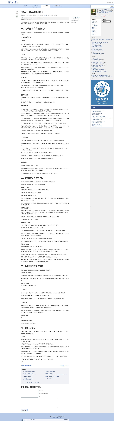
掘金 (99, 16)
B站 (107, 16)
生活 (43, 7)
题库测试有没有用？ (75, 19)
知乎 (102, 16)
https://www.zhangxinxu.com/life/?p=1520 (36, 17)
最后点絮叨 (73, 22)
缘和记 (93, 52)
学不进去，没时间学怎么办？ (28, 373)
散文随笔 (45, 15)
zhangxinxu (61, 415)
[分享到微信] (17, 16)
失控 (93, 24)
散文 (45, 7)
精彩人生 (93, 32)
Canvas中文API (60, 7)
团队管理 (32, 382)
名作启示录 (94, 22)
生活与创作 (46, 5)
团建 (27, 382)
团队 (30, 382)
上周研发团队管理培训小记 (27, 376)
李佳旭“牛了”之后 (64, 365)
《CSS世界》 (103, 11)
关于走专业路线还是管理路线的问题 (29, 375)
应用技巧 (93, 27)
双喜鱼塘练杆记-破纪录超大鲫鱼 (98, 50)
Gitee (110, 16)
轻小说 (93, 34)
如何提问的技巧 (95, 58)
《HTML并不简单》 (105, 12)
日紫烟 (48, 7)
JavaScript (35, 7)
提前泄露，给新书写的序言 (97, 49)
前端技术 (36, 5)
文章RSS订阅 (32, 419)
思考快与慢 (95, 25)
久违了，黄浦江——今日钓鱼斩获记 (98, 63)
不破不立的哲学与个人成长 (27, 378)
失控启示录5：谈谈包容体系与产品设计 (99, 71)
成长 (35, 382)
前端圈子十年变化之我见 (96, 48)
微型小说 (93, 28)
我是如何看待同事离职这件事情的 (29, 371)
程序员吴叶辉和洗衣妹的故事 (97, 65)
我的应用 (25, 420)
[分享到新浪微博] (17, 14)
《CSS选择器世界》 (109, 11)
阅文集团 (102, 10)
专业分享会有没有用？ (76, 17)
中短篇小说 (94, 21)
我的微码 (23, 7)
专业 (25, 382)
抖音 (104, 16)
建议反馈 (27, 7)
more (100, 9)
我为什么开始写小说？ (27, 365)
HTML (39, 7)
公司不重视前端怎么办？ (96, 59)
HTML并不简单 (54, 7)
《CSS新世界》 (99, 12)
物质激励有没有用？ (75, 20)
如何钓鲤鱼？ (94, 68)
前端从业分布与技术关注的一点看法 (52, 376)
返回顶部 (66, 419)
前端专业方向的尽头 (49, 373)
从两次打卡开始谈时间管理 (97, 45)
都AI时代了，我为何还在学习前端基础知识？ (100, 42)
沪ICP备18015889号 (57, 417)
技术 (38, 382)
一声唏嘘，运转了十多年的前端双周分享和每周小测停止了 (56, 375)
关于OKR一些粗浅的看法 (50, 371)
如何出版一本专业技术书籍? (97, 46)
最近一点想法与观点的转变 (27, 379)
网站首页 (25, 5)
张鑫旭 (24, 17)
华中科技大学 (106, 9)
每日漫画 (93, 31)
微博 (97, 16)
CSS (32, 7)
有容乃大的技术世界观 (50, 378)
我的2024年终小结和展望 (96, 43)
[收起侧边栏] (89, 206)
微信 (95, 16)
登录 (59, 420)
